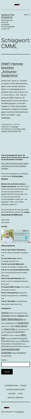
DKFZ (27, 316)
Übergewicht (21, 353)
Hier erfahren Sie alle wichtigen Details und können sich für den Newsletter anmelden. (14, 166)
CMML (23, 129)
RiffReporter (25, 341)
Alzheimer (11, 313)
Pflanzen (12, 341)
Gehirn (13, 326)
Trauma (14, 353)
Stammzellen (5, 346)
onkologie (15, 126)
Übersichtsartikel (6, 356)
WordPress (20, 412)
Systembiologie (25, 346)
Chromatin (5, 316)
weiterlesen (5, 118)
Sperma (24, 343)
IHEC (16, 329)
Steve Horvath (14, 346)
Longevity (11, 335)
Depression (13, 316)
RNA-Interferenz (6, 343)
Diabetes (20, 316)
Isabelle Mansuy (22, 329)
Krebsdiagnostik (9, 332)
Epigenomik (23, 323)
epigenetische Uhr (11, 323)
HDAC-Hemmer (21, 326)
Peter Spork (5, 341)
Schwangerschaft (17, 343)
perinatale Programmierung (19, 338)
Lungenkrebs (17, 335)
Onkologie (7, 338)
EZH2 (9, 326)
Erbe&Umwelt (4, 326)
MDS (19, 131)
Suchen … (4, 360)
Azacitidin (17, 129)
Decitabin (4, 131)
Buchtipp (25, 313)
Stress (20, 346)
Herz (2, 329)
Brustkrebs (20, 313)
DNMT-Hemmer (13, 131)
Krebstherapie (19, 332)
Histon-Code (9, 329)
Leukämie (4, 335)
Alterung (5, 313)
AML (16, 313)
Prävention (18, 341)
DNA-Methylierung (11, 319)
